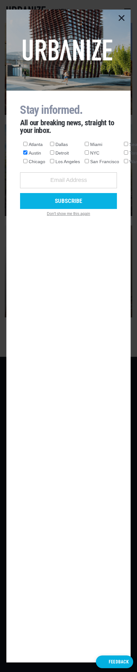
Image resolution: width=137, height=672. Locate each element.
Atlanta (36, 144)
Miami (96, 144)
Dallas (61, 144)
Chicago (37, 161)
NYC (94, 153)
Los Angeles (67, 161)
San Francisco (104, 161)
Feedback (119, 661)
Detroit (62, 153)
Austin (35, 153)
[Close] (122, 18)
